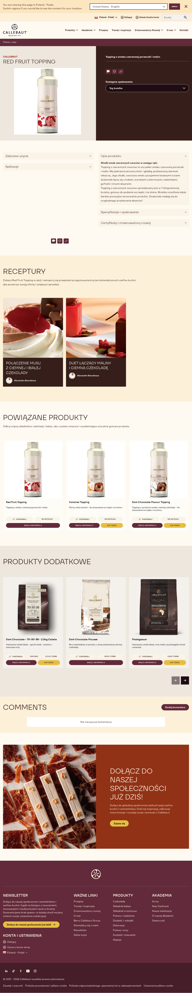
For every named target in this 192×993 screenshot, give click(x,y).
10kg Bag (34, 656)
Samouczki (158, 920)
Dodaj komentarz (175, 707)
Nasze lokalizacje (162, 910)
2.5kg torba (173, 656)
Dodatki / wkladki (123, 920)
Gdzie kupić (80, 934)
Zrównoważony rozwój (87, 910)
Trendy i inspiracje (121, 30)
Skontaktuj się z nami (86, 925)
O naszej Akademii (162, 915)
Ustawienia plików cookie (158, 985)
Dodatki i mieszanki (124, 934)
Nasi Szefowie (160, 906)
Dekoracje (119, 925)
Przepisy (103, 30)
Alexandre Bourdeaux (25, 380)
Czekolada (119, 901)
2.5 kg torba (51, 656)
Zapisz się (119, 823)
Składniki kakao (122, 906)
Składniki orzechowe (125, 910)
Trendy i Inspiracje (84, 906)
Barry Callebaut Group (87, 920)
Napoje (117, 939)
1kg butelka (47, 519)
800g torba (110, 656)
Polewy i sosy (9, 42)
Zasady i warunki (13, 985)
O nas (77, 915)
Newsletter (80, 930)
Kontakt (184, 30)
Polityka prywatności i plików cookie (46, 985)
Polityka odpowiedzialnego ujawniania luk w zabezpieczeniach (105, 985)
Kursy (155, 901)
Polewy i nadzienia (123, 915)
